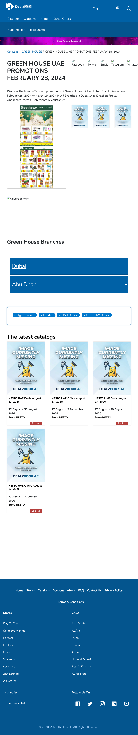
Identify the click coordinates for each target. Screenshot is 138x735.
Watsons (9, 659)
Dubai (19, 266)
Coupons (30, 19)
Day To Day (10, 623)
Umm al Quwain (82, 659)
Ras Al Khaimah (82, 667)
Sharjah (76, 645)
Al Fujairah (79, 674)
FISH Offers (69, 315)
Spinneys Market (14, 631)
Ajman (76, 652)
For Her (8, 645)
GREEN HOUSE (32, 52)
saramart (9, 667)
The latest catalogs (31, 337)
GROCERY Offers (97, 315)
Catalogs (13, 19)
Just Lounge (11, 674)
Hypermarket (25, 315)
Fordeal (8, 638)
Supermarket (16, 30)
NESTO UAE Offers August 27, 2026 (68, 400)
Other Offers (62, 19)
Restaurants (37, 30)
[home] (19, 6)
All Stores (10, 681)
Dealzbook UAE (15, 703)
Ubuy (6, 652)
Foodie (47, 315)
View (69, 368)
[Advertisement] (69, 544)
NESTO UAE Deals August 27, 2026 (24, 400)
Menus (44, 19)
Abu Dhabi (25, 284)
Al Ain (76, 631)
